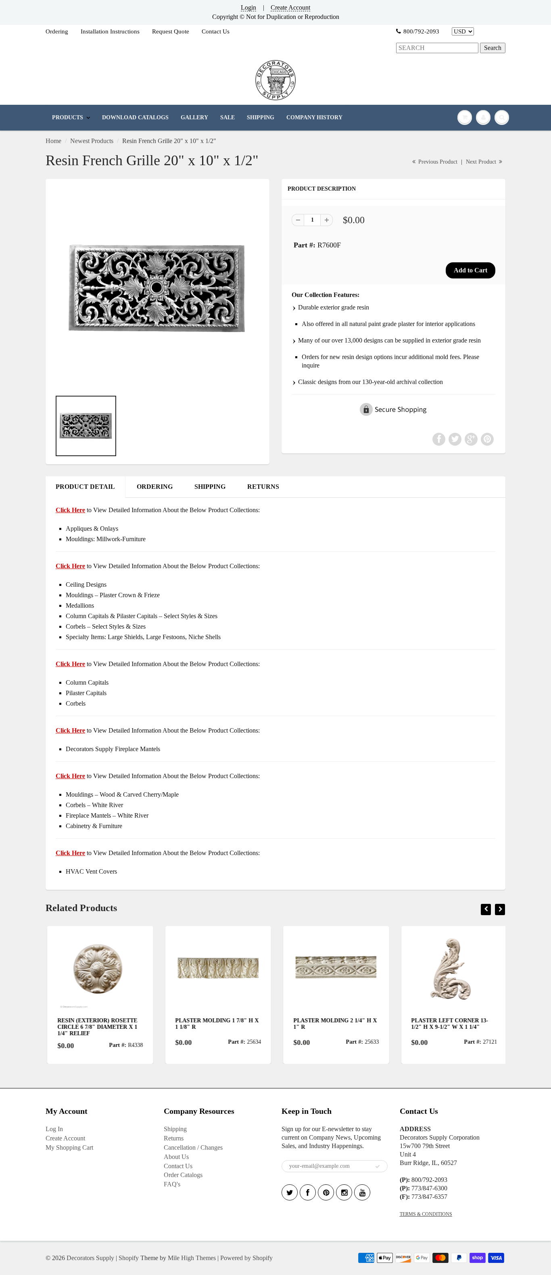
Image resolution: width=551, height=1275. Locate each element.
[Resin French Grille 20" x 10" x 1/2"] (157, 288)
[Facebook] (308, 1192)
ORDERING (155, 486)
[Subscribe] (377, 1166)
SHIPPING (260, 117)
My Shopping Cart (69, 1147)
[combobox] (437, 48)
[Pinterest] (326, 1192)
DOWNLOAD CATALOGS (135, 117)
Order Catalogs (183, 1174)
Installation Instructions (110, 31)
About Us (176, 1156)
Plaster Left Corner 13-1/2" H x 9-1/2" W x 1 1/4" (448, 1024)
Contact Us (216, 31)
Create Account (290, 7)
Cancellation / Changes (193, 1147)
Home (53, 140)
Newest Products (91, 140)
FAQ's (172, 1184)
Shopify (129, 1257)
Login (248, 7)
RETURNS (263, 486)
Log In (54, 1128)
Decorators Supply (90, 1257)
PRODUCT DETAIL (85, 486)
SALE (227, 117)
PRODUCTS (67, 117)
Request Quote (170, 31)
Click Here (70, 566)
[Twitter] (290, 1192)
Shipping (175, 1128)
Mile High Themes (192, 1257)
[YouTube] (362, 1192)
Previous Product (437, 162)
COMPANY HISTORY (314, 117)
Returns (174, 1138)
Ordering (57, 31)
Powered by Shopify (246, 1257)
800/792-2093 (421, 31)
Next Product (482, 162)
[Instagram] (344, 1192)
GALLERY (194, 117)
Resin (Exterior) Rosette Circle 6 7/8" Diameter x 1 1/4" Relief (96, 1027)
